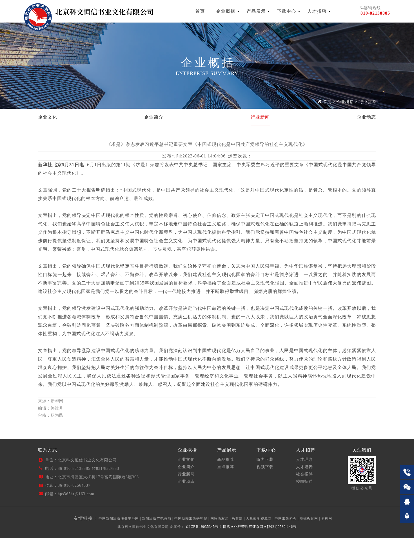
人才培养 (304, 467)
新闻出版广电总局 (156, 519)
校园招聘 (304, 481)
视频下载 (265, 467)
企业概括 (225, 11)
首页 (200, 11)
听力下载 (265, 459)
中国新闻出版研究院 (190, 519)
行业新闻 (367, 102)
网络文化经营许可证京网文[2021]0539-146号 (260, 527)
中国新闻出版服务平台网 (119, 519)
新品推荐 (225, 459)
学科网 (326, 519)
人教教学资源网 (258, 519)
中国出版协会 (286, 519)
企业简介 (153, 117)
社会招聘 (304, 474)
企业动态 (366, 117)
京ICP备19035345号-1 (203, 527)
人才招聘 (317, 11)
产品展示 (256, 11)
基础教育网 (309, 519)
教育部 (237, 519)
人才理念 (304, 459)
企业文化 (47, 117)
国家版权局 (219, 519)
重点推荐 (225, 467)
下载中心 (286, 11)
